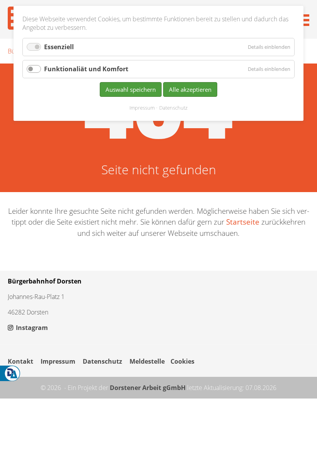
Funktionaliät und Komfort (86, 69)
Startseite (242, 221)
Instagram (31, 327)
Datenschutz (102, 361)
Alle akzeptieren (190, 89)
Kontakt (20, 361)
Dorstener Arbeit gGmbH (148, 387)
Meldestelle (147, 361)
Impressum (58, 361)
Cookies (182, 361)
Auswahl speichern (131, 89)
